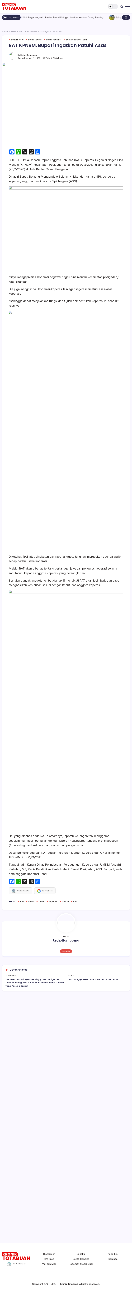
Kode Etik (113, 1253)
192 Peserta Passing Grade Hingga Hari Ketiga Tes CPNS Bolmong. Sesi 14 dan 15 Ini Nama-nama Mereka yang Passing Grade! (34, 982)
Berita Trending (81, 1258)
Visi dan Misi (49, 1263)
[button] (113, 6)
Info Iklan (49, 1258)
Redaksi (80, 1253)
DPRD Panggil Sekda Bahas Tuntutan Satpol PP (93, 979)
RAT (75, 901)
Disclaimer (49, 1253)
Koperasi (53, 901)
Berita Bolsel (17, 31)
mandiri (65, 901)
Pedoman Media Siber (81, 1263)
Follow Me (66, 951)
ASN (22, 901)
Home (5, 31)
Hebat (41, 901)
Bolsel (31, 901)
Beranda (113, 1258)
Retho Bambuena (28, 55)
